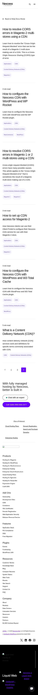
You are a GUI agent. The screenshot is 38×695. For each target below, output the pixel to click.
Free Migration (7, 536)
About (4, 602)
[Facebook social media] (30, 640)
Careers (5, 617)
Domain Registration (9, 511)
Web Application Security (11, 514)
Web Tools (6, 577)
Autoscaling (6, 497)
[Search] (29, 4)
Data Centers (7, 608)
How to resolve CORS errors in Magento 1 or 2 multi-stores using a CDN (18, 154)
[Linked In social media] (25, 640)
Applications (7, 64)
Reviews (5, 605)
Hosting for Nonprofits (10, 480)
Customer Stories (8, 563)
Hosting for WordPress (10, 463)
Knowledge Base (8, 565)
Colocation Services (9, 611)
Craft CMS (6, 486)
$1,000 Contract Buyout (10, 623)
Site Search (6, 583)
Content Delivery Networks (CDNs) (14, 69)
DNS (4, 533)
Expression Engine (9, 483)
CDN (16, 64)
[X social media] (21, 640)
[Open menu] (34, 4)
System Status (7, 574)
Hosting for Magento (9, 460)
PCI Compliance (8, 530)
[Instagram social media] (34, 640)
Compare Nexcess (9, 571)
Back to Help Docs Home (15, 19)
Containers (6, 505)
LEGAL (5, 631)
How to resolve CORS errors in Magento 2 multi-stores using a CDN (19, 33)
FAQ (4, 592)
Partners (5, 620)
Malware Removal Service (11, 517)
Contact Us (6, 589)
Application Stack (8, 527)
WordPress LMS (8, 552)
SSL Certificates (8, 508)
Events (5, 546)
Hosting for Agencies (9, 477)
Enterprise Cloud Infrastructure (13, 472)
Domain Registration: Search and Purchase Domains (30, 429)
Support (5, 586)
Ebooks (5, 580)
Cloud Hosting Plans (12, 426)
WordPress (20, 134)
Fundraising (6, 549)
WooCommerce (8, 134)
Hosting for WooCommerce (12, 466)
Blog (4, 568)
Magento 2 (7, 75)
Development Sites (9, 499)
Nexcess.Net (16, 631)
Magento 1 (7, 197)
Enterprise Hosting (11, 438)
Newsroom (6, 614)
